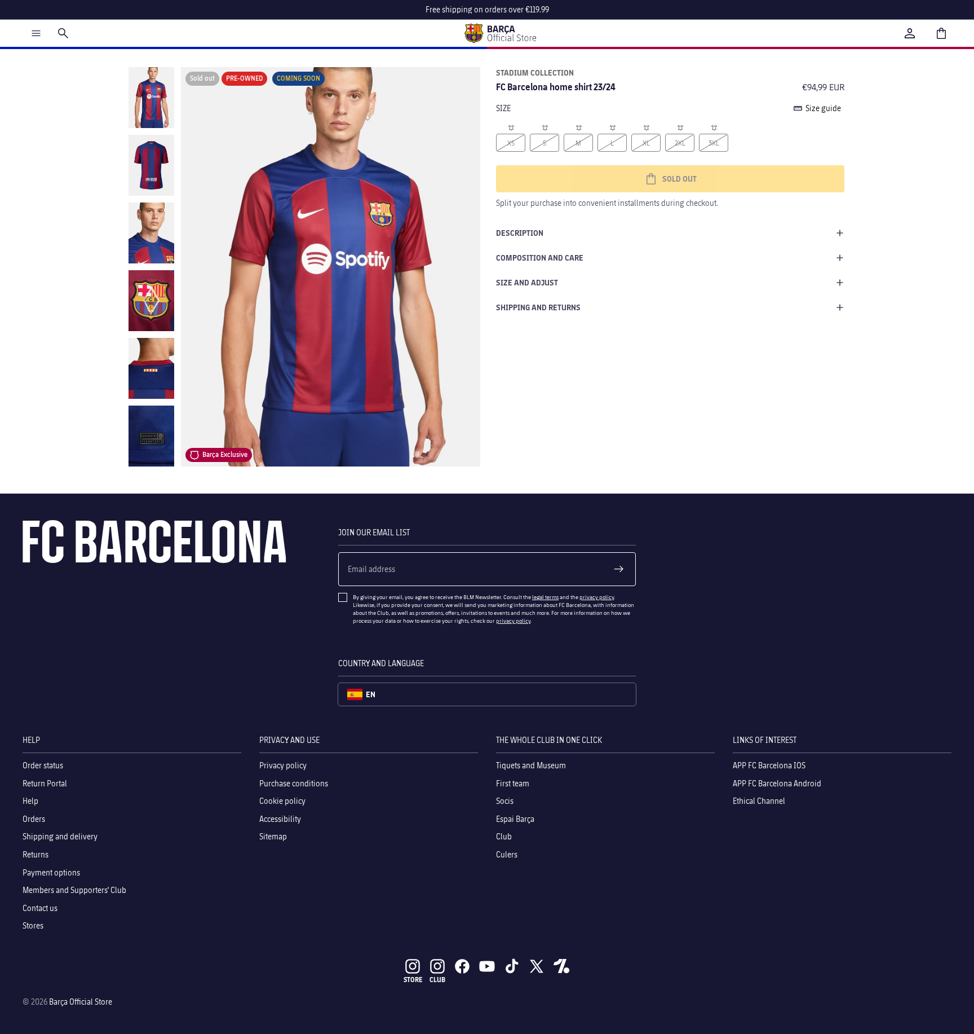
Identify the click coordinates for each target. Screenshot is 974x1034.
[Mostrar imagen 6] (151, 436)
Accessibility (280, 819)
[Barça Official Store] (500, 33)
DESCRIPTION (519, 232)
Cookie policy (282, 801)
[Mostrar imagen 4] (151, 300)
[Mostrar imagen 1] (151, 97)
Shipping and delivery (60, 836)
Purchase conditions (293, 783)
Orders (34, 819)
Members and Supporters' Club (74, 890)
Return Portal (45, 783)
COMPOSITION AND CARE (539, 257)
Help (30, 801)
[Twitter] (537, 966)
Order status (43, 765)
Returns (35, 854)
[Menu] (36, 33)
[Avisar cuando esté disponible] (511, 127)
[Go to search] (63, 33)
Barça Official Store (80, 1001)
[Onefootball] (561, 966)
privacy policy (596, 596)
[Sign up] (619, 569)
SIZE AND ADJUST (527, 282)
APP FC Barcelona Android (777, 783)
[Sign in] (910, 33)
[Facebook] (462, 966)
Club (504, 836)
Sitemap (273, 836)
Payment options (51, 872)
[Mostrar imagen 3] (151, 233)
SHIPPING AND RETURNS (538, 307)
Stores (33, 925)
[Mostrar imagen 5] (151, 368)
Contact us (40, 908)
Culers (506, 854)
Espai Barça (515, 819)
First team (512, 783)
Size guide (823, 108)
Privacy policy (283, 765)
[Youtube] (487, 966)
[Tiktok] (512, 966)
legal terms (545, 596)
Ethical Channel (759, 801)
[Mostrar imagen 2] (151, 165)
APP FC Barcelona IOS (769, 765)
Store (413, 979)
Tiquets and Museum (531, 765)
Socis (504, 801)
